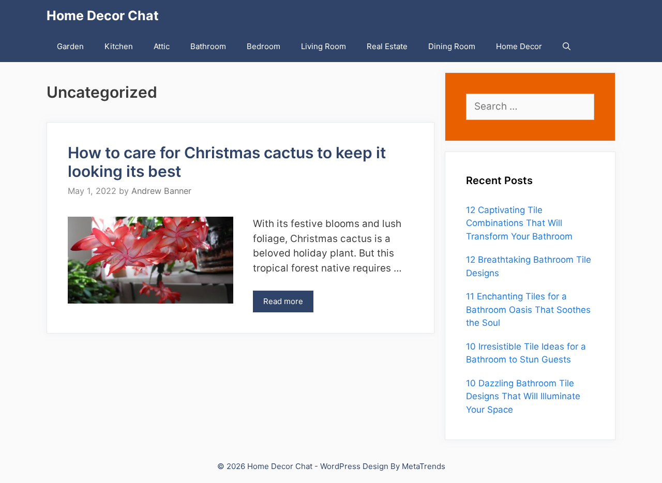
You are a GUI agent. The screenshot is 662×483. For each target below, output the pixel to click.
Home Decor (519, 46)
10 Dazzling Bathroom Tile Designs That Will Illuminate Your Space (523, 396)
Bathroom (208, 46)
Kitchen (118, 46)
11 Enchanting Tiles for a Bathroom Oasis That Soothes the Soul (528, 309)
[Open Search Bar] (566, 46)
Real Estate (387, 46)
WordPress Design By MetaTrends (382, 466)
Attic (162, 46)
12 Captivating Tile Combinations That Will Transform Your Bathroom (519, 223)
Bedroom (263, 46)
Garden (70, 46)
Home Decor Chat (103, 15)
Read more (283, 301)
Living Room (323, 46)
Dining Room (451, 46)
